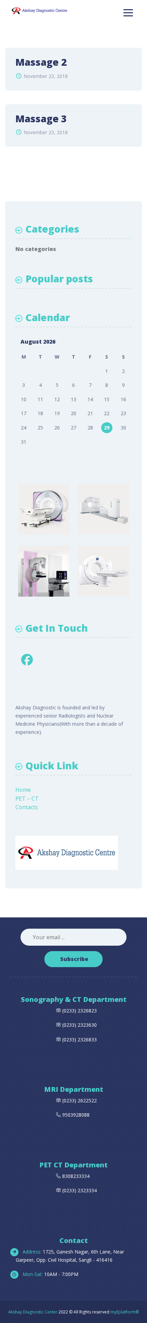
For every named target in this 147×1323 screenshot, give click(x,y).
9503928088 (76, 1115)
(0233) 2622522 (79, 1100)
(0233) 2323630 (79, 1025)
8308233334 (75, 1176)
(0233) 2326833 (79, 1039)
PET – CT (27, 798)
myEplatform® (124, 1312)
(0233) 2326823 (79, 1010)
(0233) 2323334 (79, 1190)
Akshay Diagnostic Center (32, 1312)
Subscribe (74, 959)
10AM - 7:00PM (49, 1274)
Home (23, 789)
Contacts (26, 807)
